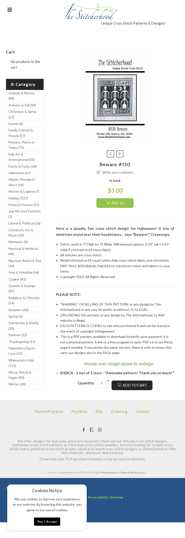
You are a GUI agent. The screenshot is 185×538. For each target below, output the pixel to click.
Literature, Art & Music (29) (20, 232)
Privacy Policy (108, 472)
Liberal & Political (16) (24, 223)
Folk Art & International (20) (21, 157)
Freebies (80, 411)
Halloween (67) (19, 173)
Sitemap (116, 497)
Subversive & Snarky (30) (23, 325)
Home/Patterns (49, 411)
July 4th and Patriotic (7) (24, 213)
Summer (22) (17, 335)
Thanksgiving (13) (21, 342)
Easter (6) (15, 124)
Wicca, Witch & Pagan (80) (19, 375)
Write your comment (117, 172)
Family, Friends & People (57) (20, 132)
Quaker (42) (17, 279)
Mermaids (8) (18, 242)
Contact (143, 411)
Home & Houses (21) (23, 205)
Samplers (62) (18, 310)
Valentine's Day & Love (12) (21, 350)
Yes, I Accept (47, 521)
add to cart (117, 204)
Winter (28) (17, 384)
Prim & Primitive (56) (23, 272)
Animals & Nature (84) (21, 95)
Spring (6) (15, 316)
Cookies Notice (47, 490)
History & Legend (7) (23, 191)
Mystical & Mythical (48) (23, 251)
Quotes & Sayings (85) (22, 288)
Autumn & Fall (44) (22, 105)
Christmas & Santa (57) (22, 114)
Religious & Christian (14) (24, 300)
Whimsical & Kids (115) (21, 363)
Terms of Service (129, 472)
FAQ (99, 411)
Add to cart (135, 385)
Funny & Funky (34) (22, 166)
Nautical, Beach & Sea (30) (24, 263)
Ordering (119, 411)
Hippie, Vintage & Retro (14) (21, 182)
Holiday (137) (18, 198)
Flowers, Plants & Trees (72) (21, 145)
